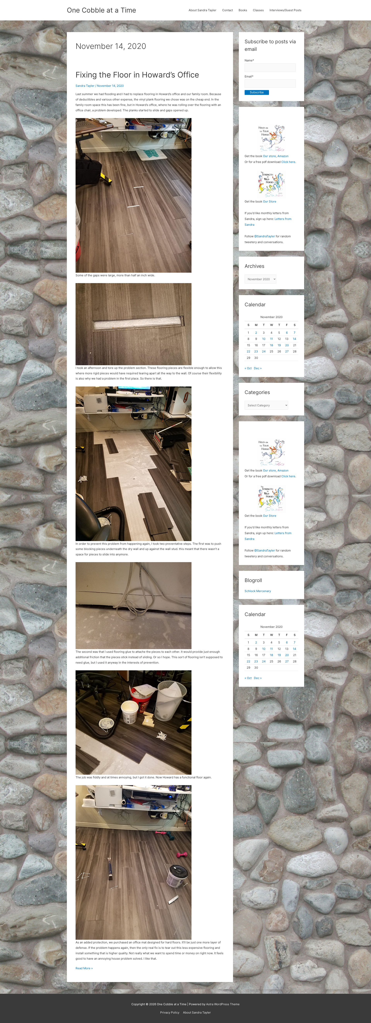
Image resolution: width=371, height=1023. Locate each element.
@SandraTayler (264, 236)
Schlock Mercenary (258, 591)
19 (279, 345)
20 (287, 345)
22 (248, 351)
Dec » (258, 368)
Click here (288, 162)
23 (256, 351)
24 (264, 351)
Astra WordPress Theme (223, 1004)
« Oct (248, 368)
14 (294, 339)
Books (243, 10)
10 (263, 339)
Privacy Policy (169, 1012)
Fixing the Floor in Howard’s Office (137, 74)
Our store (269, 156)
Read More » (84, 968)
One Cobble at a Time (101, 10)
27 (287, 351)
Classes (258, 10)
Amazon (282, 156)
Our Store (269, 201)
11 (271, 339)
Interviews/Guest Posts (285, 10)
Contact (227, 10)
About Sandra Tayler (202, 10)
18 (271, 345)
